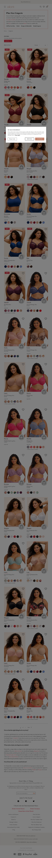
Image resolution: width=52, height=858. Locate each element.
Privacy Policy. (17, 135)
